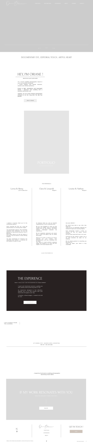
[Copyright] (46, 441)
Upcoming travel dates (47, 374)
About (66, 3)
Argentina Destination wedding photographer (47, 373)
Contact (82, 3)
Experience (58, 3)
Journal (74, 3)
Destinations (47, 3)
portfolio (37, 3)
